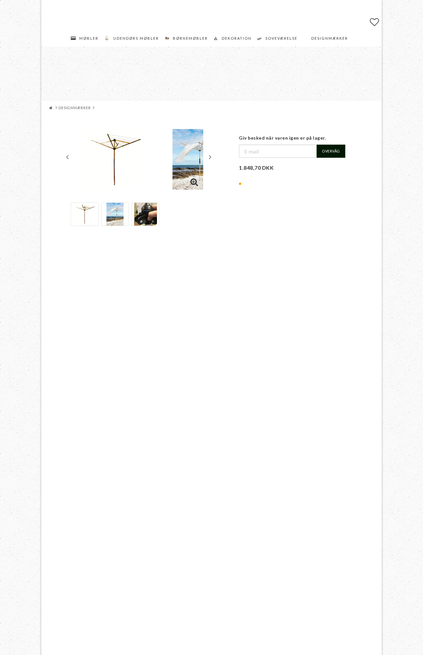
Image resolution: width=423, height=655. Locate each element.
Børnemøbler (190, 38)
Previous (67, 156)
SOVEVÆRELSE (281, 38)
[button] (374, 22)
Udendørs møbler (136, 38)
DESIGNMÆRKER (329, 38)
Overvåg (331, 151)
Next (210, 156)
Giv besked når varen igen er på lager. (282, 138)
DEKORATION (236, 38)
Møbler (88, 38)
